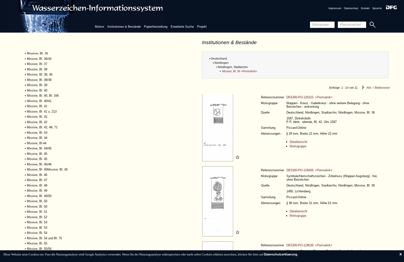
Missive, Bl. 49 (37, 190)
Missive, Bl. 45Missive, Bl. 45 (47, 169)
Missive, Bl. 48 (37, 185)
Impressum (334, 8)
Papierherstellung (155, 26)
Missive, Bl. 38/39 (39, 80)
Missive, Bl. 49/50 (39, 196)
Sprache (377, 8)
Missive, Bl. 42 (37, 116)
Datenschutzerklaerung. (281, 254)
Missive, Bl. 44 (37, 138)
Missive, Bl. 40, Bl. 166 (43, 95)
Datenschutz (351, 8)
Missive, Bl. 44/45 (39, 148)
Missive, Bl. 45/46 (39, 164)
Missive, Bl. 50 (37, 201)
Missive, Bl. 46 (37, 175)
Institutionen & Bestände (124, 26)
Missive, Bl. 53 (37, 222)
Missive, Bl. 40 (37, 90)
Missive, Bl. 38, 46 (39, 74)
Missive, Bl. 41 (37, 106)
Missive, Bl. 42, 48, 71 (42, 127)
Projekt (202, 26)
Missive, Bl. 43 (37, 132)
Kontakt (365, 8)
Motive (99, 26)
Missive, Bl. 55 (37, 243)
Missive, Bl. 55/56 (39, 249)
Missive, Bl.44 (36, 143)
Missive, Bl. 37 (37, 64)
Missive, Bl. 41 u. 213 (42, 111)
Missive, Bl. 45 (37, 154)
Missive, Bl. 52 (37, 217)
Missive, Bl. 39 (37, 85)
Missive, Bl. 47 (37, 180)
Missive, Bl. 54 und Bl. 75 (44, 238)
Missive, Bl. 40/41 (39, 101)
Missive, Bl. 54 (37, 233)
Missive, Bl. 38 (37, 69)
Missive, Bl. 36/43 (39, 59)
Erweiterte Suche (182, 26)
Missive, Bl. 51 (37, 211)
